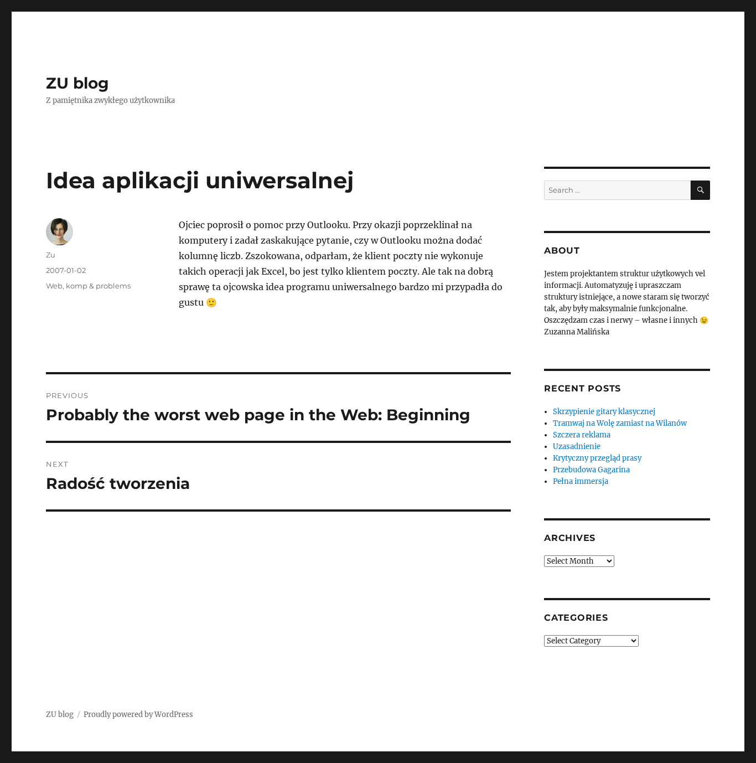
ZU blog (77, 83)
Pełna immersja (580, 481)
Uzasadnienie (576, 446)
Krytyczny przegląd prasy (597, 458)
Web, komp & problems (88, 285)
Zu (50, 254)
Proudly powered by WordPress (138, 714)
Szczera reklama (581, 435)
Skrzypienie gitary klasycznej (604, 411)
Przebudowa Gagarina (591, 470)
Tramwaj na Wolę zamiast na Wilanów (620, 423)
